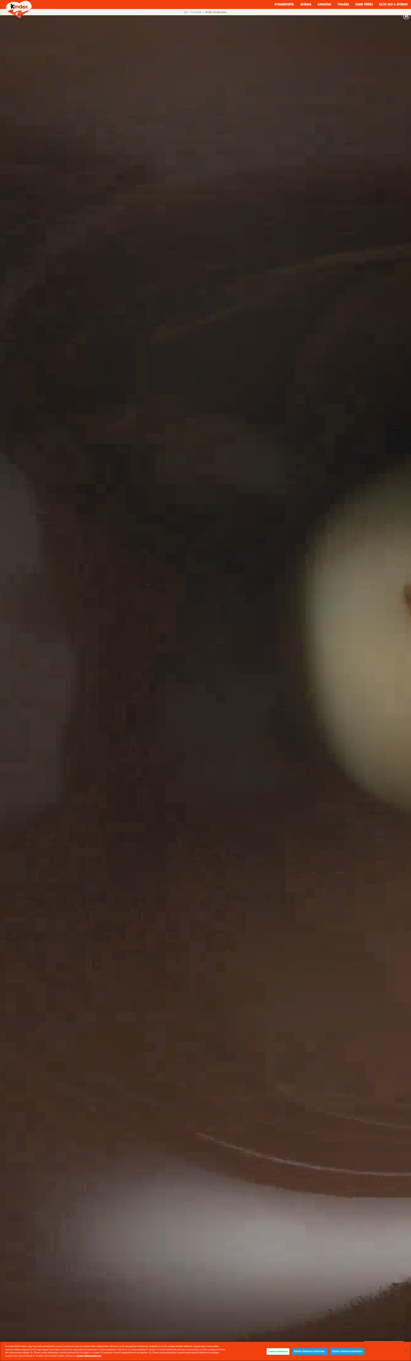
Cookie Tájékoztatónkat (88, 1355)
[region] (205, 1351)
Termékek (196, 12)
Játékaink (305, 4)
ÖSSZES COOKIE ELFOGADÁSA (347, 1351)
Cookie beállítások (278, 1351)
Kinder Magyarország (185, 12)
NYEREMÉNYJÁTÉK (284, 4)
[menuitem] (284, 4)
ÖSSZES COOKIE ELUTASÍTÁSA (310, 1351)
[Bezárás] (405, 1350)
